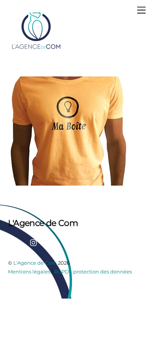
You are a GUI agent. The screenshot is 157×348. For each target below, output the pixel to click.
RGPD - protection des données (93, 272)
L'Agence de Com (35, 263)
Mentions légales (29, 272)
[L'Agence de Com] (36, 48)
